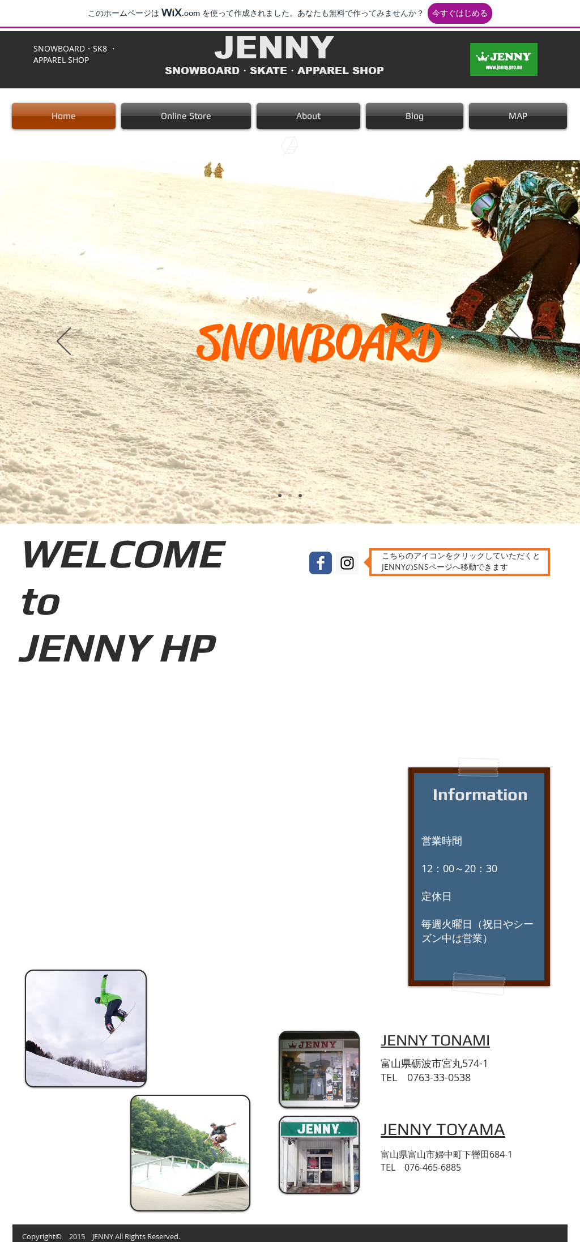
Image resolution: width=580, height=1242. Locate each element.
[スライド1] (280, 495)
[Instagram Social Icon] (347, 563)
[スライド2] (290, 495)
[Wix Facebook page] (320, 563)
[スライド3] (300, 495)
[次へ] (516, 342)
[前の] (64, 342)
